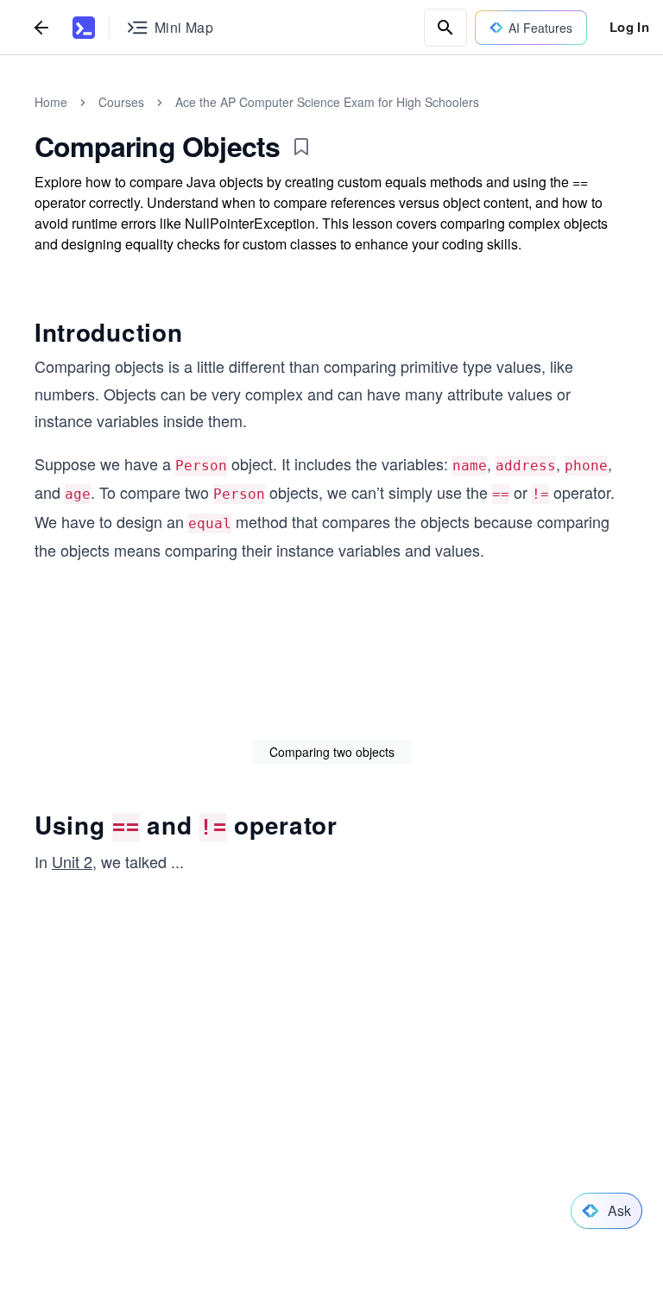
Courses (121, 101)
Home (51, 101)
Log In (629, 26)
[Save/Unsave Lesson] (301, 147)
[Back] (41, 27)
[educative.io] (84, 27)
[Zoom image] (331, 664)
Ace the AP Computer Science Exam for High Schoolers (327, 101)
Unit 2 (72, 861)
